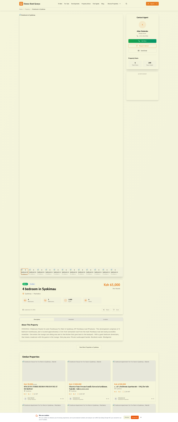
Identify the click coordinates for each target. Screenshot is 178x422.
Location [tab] (105, 319)
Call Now (143, 41)
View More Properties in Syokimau (89, 347)
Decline (127, 417)
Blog (103, 4)
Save (117, 310)
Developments (75, 4)
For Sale (66, 4)
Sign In (152, 4)
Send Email (144, 50)
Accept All (135, 417)
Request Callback (144, 46)
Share (107, 310)
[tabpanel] (71, 331)
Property (27, 9)
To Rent (60, 4)
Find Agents (96, 4)
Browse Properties (113, 4)
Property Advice (86, 4)
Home (21, 9)
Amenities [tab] (71, 319)
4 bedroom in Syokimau (38, 9)
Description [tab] (37, 319)
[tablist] (71, 319)
